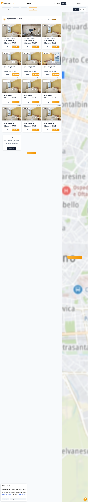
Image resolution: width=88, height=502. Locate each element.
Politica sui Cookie (6, 494)
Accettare (22, 499)
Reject (13, 499)
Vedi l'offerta (15, 46)
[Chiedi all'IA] (85, 499)
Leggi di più (5, 499)
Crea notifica (11, 148)
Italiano (79, 3)
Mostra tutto (31, 153)
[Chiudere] (59, 18)
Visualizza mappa (75, 257)
